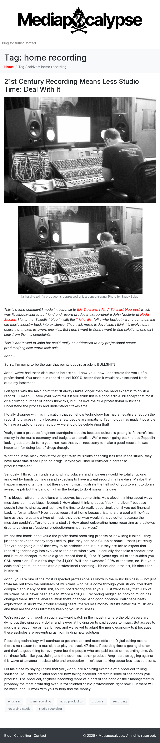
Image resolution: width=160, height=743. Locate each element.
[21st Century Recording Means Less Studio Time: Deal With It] (80, 149)
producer (98, 701)
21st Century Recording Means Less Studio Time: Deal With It (71, 85)
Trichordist (84, 319)
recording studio (19, 708)
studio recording (50, 708)
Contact (30, 43)
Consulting (17, 43)
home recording (40, 701)
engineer (14, 701)
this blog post (108, 309)
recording (120, 701)
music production (71, 701)
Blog (5, 43)
